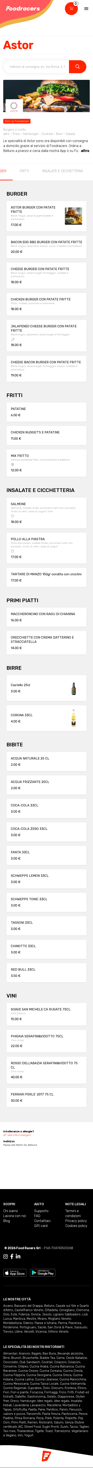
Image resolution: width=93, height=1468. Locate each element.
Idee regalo (45, 1401)
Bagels (36, 1353)
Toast (49, 1431)
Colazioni (60, 1362)
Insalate (76, 1401)
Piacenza (75, 1323)
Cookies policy (76, 1226)
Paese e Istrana (45, 1323)
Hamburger (28, 1401)
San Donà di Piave (60, 1327)
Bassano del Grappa (28, 1306)
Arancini (24, 1353)
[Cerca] (77, 66)
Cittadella (51, 1310)
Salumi (58, 1422)
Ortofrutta (20, 1409)
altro (85, 151)
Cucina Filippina (14, 1375)
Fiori (6, 1392)
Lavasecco (38, 1405)
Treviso (8, 1331)
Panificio (52, 1409)
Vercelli (29, 1331)
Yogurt (28, 1435)
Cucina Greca (62, 1375)
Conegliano (67, 1310)
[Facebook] (11, 1257)
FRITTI (24, 171)
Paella (32, 1409)
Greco (14, 1401)
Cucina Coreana (51, 1371)
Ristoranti (45, 1422)
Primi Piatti (18, 1422)
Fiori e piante (20, 1392)
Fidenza (24, 1314)
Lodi (85, 1314)
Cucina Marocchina (72, 1379)
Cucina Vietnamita (72, 1384)
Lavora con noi (14, 1216)
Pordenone (10, 1327)
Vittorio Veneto (58, 1331)
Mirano (42, 1319)
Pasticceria (69, 1414)
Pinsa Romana (25, 1418)
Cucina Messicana (16, 1384)
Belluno (49, 1306)
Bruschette (30, 1358)
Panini (63, 1409)
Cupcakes (35, 1388)
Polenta (58, 1418)
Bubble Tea (47, 1358)
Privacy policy (76, 1221)
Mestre (31, 1319)
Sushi (64, 1427)
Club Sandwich (29, 1362)
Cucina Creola (72, 1371)
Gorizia (35, 1314)
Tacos (74, 1427)
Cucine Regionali (14, 1388)
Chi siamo (10, 1211)
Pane (41, 1409)
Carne (60, 1358)
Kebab (7, 1405)
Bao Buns (49, 1353)
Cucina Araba (39, 1366)
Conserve (10, 1366)
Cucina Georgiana (38, 1375)
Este (14, 1314)
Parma (62, 1323)
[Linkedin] (18, 1257)
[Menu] (86, 8)
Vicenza (40, 1331)
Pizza (39, 1418)
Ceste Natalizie (76, 1358)
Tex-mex (9, 1431)
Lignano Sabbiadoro (66, 1314)
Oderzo (28, 1323)
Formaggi (51, 1392)
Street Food (32, 1427)
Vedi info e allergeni (19, 1135)
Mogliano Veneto (59, 1319)
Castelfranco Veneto (29, 1310)
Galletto (20, 1396)
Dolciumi (57, 1388)
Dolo (6, 1314)
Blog (6, 1221)
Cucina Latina (24, 1379)
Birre (6, 1358)
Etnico (82, 1388)
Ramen (32, 1422)
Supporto (41, 1211)
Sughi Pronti (50, 1427)
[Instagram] (5, 1257)
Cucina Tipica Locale (44, 1384)
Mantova (19, 1319)
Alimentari (10, 1353)
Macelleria (54, 1405)
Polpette (71, 1418)
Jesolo (46, 1314)
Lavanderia (21, 1405)
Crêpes (23, 1366)
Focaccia (36, 1392)
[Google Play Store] (43, 1272)
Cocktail (47, 1362)
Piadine (8, 1418)
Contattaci (42, 1221)
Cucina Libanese (46, 1379)
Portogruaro (28, 1327)
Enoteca (70, 1388)
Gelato (51, 1396)
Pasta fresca (51, 1414)
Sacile (42, 1327)
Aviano (8, 1306)
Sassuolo (80, 1327)
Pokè (48, 1418)
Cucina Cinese (28, 1371)
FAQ (37, 1216)
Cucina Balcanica (62, 1366)
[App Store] (15, 1272)
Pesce (83, 1414)
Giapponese (66, 1396)
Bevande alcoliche (70, 1353)
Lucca (7, 1319)
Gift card (41, 1226)
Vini (20, 1435)
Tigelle (39, 1431)
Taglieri (84, 1427)
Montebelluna (12, 1323)
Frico (62, 1392)
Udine (18, 1331)
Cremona (82, 1310)
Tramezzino (62, 1431)
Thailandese (25, 1431)
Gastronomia (36, 1396)
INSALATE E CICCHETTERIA (62, 171)
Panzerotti (34, 1414)
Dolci (46, 1388)
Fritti (70, 1392)
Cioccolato (10, 1362)
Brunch (16, 1358)
